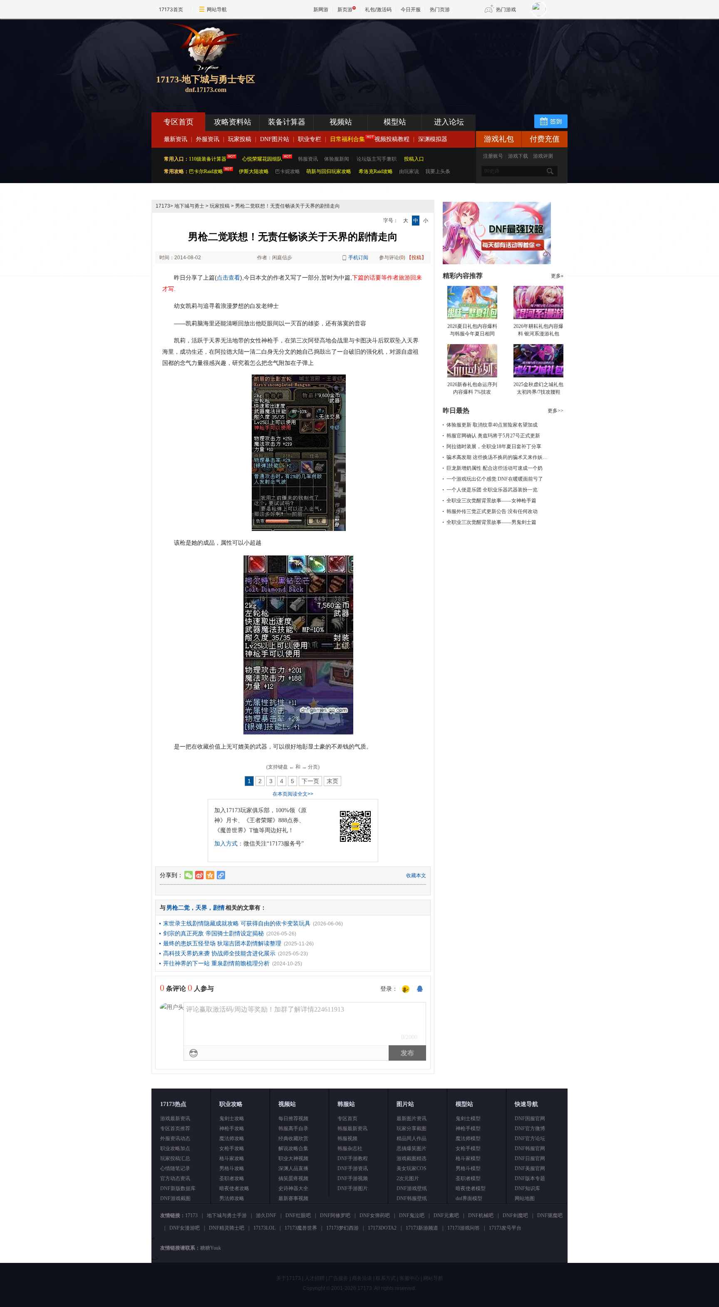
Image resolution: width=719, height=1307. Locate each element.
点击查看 (228, 277)
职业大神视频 (293, 1158)
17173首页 (171, 9)
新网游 (320, 9)
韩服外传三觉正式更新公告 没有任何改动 (492, 511)
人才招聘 (315, 1278)
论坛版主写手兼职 (377, 159)
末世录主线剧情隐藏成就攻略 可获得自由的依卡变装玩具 (236, 923)
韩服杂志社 (349, 1148)
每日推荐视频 (293, 1118)
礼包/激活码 (378, 9)
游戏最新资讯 (175, 1118)
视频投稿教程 (391, 139)
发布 (407, 1053)
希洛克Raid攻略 (375, 171)
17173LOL (264, 1228)
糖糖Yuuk (210, 1248)
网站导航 (217, 9)
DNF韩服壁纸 (412, 1198)
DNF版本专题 (530, 1178)
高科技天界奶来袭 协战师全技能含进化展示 (219, 953)
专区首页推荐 (175, 1128)
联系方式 (386, 1278)
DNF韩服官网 (530, 1148)
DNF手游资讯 (352, 1168)
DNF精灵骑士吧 (226, 1228)
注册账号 (493, 156)
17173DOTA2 (382, 1228)
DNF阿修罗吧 (335, 1215)
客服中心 (409, 1278)
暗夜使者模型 (471, 1188)
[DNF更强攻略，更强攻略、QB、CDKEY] (497, 262)
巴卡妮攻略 (287, 171)
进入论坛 (449, 122)
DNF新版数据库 (178, 1188)
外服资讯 (207, 139)
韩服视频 (347, 1138)
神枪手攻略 (231, 1128)
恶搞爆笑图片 (411, 1148)
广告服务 (338, 1278)
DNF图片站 (274, 139)
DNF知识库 (527, 1188)
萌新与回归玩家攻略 (328, 171)
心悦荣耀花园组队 (262, 159)
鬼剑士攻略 (231, 1118)
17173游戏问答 (463, 1228)
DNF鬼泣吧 (411, 1215)
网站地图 (525, 1198)
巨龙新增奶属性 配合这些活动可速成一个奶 (494, 468)
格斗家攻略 (231, 1158)
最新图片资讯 (411, 1118)
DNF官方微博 (530, 1128)
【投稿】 (416, 257)
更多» (557, 276)
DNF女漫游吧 (184, 1228)
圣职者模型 (468, 1178)
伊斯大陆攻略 (254, 171)
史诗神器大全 (293, 1188)
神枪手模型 (468, 1128)
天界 (201, 907)
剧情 (219, 907)
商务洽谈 (362, 1278)
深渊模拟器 (432, 139)
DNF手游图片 (352, 1188)
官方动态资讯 (175, 1178)
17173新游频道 (422, 1228)
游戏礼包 (499, 139)
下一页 (310, 781)
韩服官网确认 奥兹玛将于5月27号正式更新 (493, 436)
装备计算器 (286, 122)
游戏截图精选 (411, 1158)
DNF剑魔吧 (515, 1215)
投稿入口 (414, 159)
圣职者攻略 (231, 1178)
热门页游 (440, 9)
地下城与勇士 (189, 206)
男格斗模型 (468, 1168)
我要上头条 (437, 171)
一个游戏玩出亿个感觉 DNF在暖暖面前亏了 (494, 479)
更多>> (555, 411)
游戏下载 (518, 156)
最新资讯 (175, 139)
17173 (163, 206)
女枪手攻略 (231, 1148)
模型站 (395, 122)
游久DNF (266, 1215)
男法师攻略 (231, 1198)
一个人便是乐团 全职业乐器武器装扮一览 (492, 490)
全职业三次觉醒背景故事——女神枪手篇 (491, 500)
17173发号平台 (505, 1228)
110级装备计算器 (207, 159)
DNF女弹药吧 (375, 1215)
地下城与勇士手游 (227, 1215)
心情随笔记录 (175, 1168)
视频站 (341, 122)
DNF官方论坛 (530, 1138)
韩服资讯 (308, 159)
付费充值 (545, 139)
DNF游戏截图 (175, 1198)
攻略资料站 (232, 122)
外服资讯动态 (175, 1138)
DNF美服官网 (530, 1168)
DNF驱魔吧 (550, 1215)
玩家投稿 (239, 139)
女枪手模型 (468, 1148)
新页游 (344, 9)
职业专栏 (309, 139)
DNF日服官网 (530, 1158)
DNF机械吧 (480, 1215)
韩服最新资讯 (352, 1128)
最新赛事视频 (293, 1198)
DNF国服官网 (530, 1118)
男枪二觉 (178, 907)
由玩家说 (409, 171)
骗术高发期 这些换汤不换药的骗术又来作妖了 (497, 457)
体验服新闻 (336, 159)
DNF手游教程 (352, 1158)
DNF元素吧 (446, 1215)
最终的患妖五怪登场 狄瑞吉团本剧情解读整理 (222, 943)
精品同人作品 (411, 1138)
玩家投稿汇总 (175, 1158)
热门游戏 (506, 9)
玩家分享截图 (411, 1128)
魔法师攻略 (231, 1138)
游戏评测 (543, 156)
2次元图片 (408, 1178)
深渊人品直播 (293, 1168)
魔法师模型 (468, 1138)
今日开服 (411, 9)
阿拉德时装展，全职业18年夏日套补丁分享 (493, 446)
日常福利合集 (347, 139)
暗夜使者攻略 (234, 1188)
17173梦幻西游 (342, 1228)
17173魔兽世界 (301, 1228)
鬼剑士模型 (468, 1118)
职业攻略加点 (175, 1148)
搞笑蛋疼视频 (293, 1178)
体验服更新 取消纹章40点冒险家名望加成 (492, 425)
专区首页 (178, 122)
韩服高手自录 (293, 1128)
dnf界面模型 (469, 1198)
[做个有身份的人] (405, 989)
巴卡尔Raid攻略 (206, 171)
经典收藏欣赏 (293, 1138)
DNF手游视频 (352, 1178)
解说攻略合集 (293, 1148)
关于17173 (288, 1278)
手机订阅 (358, 257)
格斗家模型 (468, 1158)
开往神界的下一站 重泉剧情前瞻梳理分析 (216, 963)
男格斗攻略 (231, 1168)
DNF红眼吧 (298, 1215)
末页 (332, 781)
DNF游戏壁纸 (412, 1188)
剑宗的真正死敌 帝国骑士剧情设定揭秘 (213, 933)
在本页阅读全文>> (293, 794)
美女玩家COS (411, 1168)
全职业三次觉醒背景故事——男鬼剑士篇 (491, 522)
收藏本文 (416, 875)
